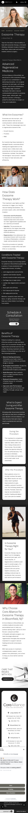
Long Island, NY (15, 713)
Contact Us (14, 323)
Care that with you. (7, 672)
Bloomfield (9, 30)
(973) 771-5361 (15, 733)
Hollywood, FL (15, 737)
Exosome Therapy (19, 30)
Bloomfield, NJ (15, 725)
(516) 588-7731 (15, 721)
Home (3, 30)
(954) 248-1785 (15, 745)
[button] (2, 806)
